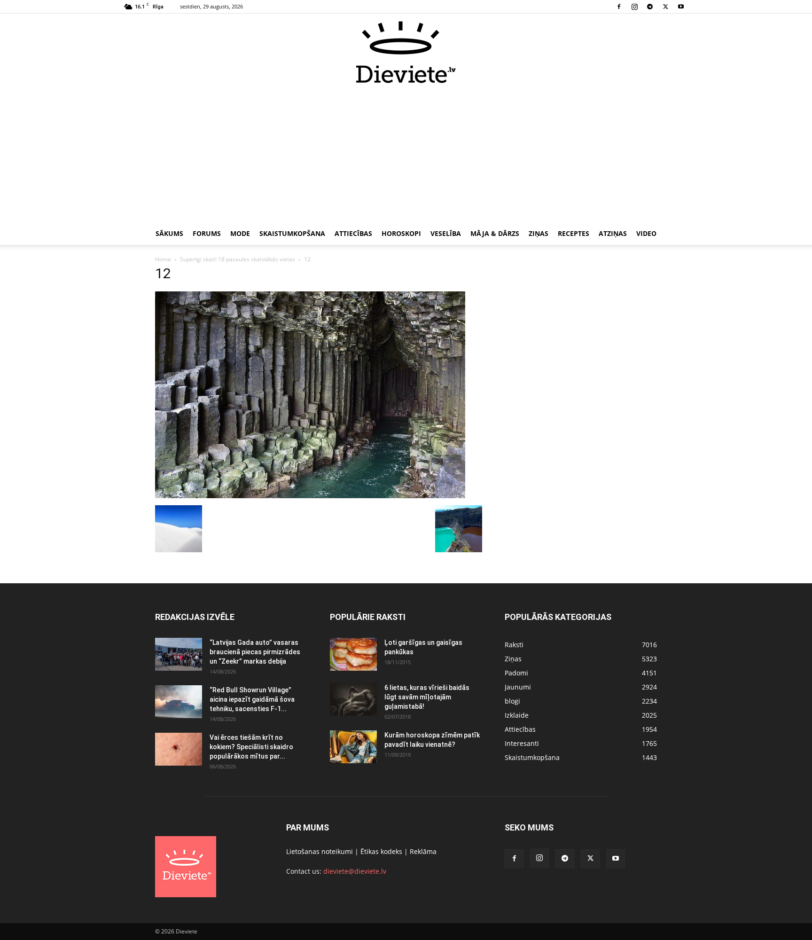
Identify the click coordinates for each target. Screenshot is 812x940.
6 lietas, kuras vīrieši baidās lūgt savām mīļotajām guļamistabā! (426, 697)
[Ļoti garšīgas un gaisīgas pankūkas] (353, 654)
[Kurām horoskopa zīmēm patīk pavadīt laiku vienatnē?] (353, 746)
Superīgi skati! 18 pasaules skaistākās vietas (237, 259)
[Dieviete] (406, 52)
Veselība (445, 233)
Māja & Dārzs (494, 233)
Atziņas (613, 233)
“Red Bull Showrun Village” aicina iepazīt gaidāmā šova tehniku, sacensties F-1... (252, 699)
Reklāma (423, 851)
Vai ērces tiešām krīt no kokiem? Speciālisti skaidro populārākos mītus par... (251, 747)
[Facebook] (619, 6)
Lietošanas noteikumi (319, 851)
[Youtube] (681, 6)
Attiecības (353, 233)
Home (163, 259)
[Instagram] (634, 6)
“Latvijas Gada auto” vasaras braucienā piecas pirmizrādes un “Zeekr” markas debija (255, 652)
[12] (310, 496)
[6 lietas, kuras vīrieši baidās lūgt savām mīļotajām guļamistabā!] (353, 699)
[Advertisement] (406, 154)
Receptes (573, 233)
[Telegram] (650, 6)
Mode (240, 233)
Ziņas (538, 233)
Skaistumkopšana (292, 233)
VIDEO (646, 233)
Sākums (169, 233)
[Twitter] (665, 6)
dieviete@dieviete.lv (354, 871)
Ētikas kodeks (381, 851)
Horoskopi (401, 233)
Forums (207, 233)
